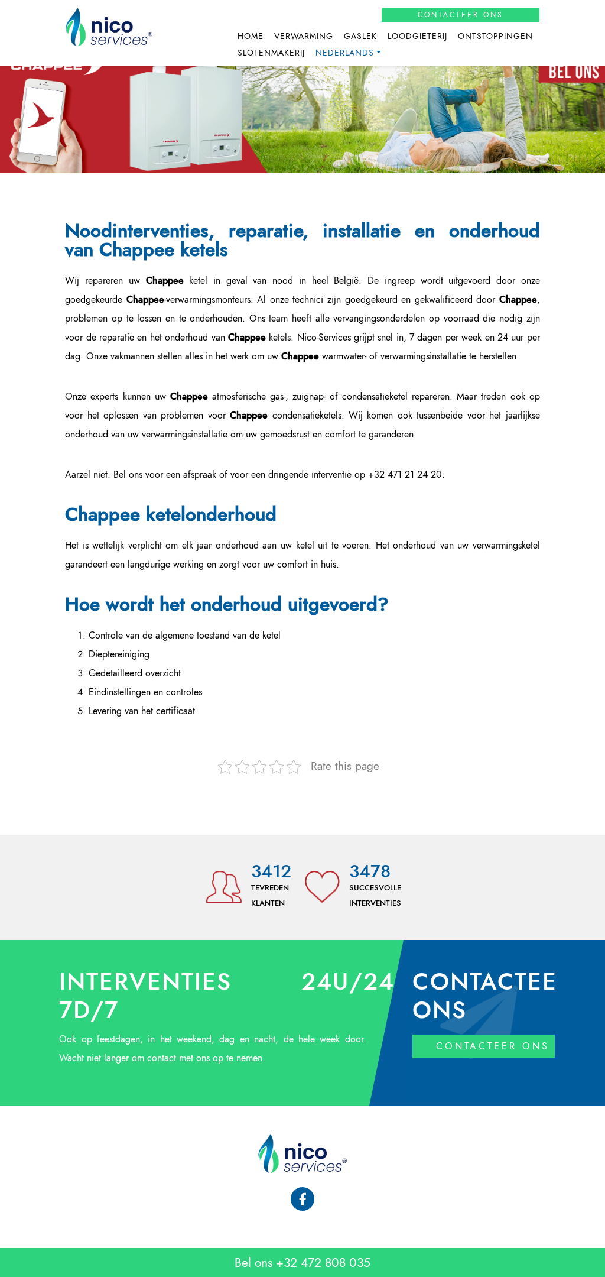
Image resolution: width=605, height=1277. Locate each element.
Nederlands (344, 53)
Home (251, 36)
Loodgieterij (417, 36)
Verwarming (303, 36)
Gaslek (360, 36)
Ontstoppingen (495, 36)
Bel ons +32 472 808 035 (302, 1262)
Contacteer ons (460, 15)
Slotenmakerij (271, 53)
